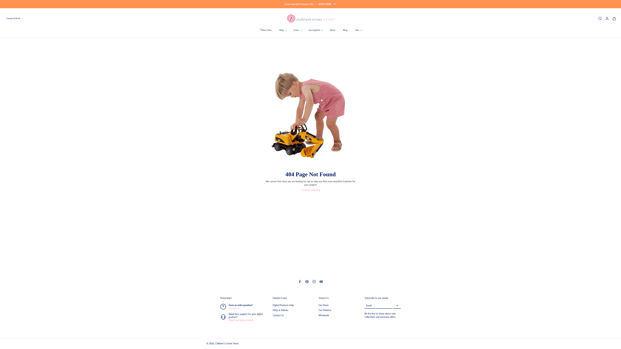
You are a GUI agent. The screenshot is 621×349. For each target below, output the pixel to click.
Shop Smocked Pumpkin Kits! (299, 4)
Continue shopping (310, 190)
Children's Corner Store (226, 343)
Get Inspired (314, 30)
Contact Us (278, 315)
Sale (357, 30)
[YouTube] (321, 281)
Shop (281, 30)
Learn (296, 30)
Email (368, 305)
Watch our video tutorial (241, 320)
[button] (241, 298)
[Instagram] (314, 281)
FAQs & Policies (280, 310)
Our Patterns (325, 310)
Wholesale (324, 315)
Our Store (323, 305)
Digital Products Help (283, 305)
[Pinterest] (306, 281)
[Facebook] (299, 281)
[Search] (600, 18)
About (332, 30)
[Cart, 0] (614, 18)
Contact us (234, 308)
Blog (345, 30)
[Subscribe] (397, 305)
